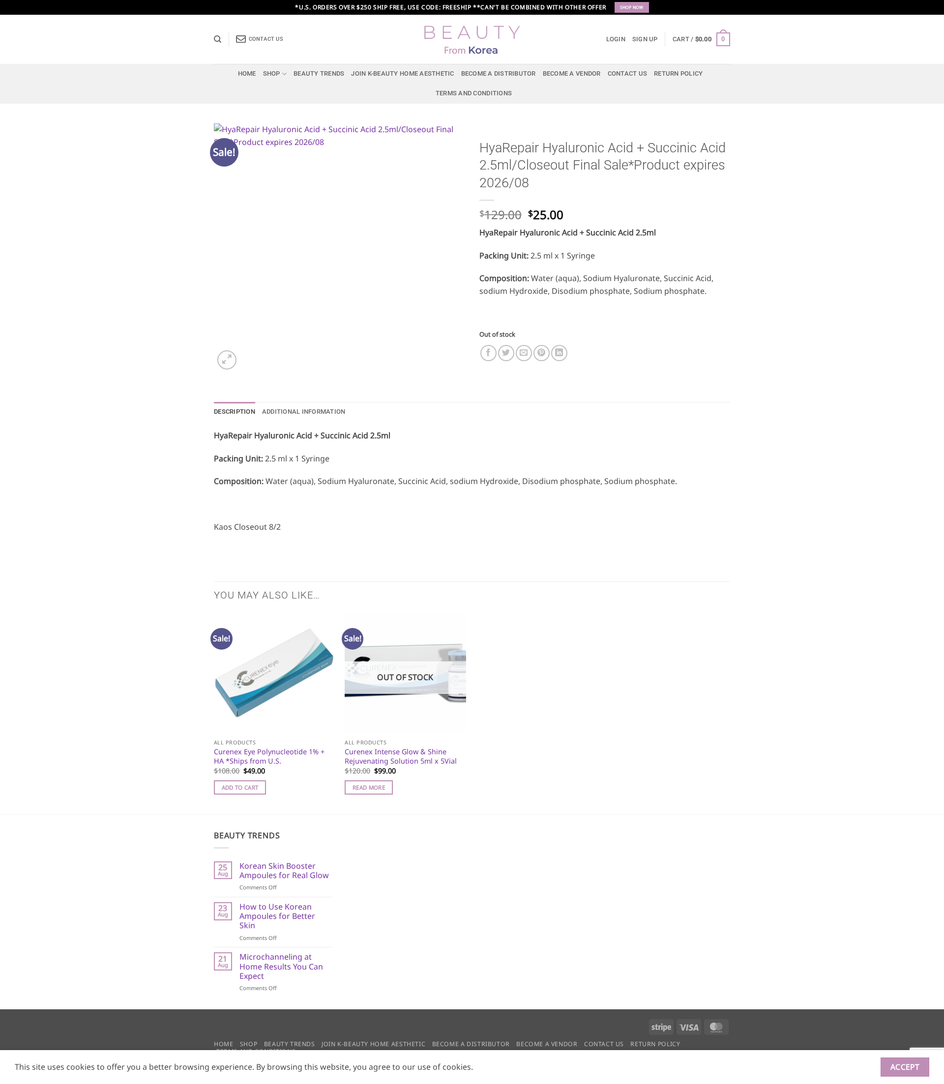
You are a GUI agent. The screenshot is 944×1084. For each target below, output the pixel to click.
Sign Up (645, 39)
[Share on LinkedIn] (559, 353)
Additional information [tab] (304, 411)
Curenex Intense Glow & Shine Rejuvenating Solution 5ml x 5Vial (401, 756)
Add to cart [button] (240, 787)
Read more (369, 787)
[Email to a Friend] (524, 353)
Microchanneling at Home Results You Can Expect (281, 966)
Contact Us (628, 73)
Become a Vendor (572, 73)
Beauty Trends (319, 73)
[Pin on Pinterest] (541, 353)
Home (247, 73)
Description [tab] (234, 411)
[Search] (217, 39)
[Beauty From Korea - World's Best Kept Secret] (472, 39)
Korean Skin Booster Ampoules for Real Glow (284, 870)
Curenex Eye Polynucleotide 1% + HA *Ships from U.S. (269, 756)
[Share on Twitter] (506, 353)
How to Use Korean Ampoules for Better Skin (277, 916)
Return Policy (678, 73)
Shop (271, 73)
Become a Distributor (498, 73)
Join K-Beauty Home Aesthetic (402, 73)
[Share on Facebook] (488, 353)
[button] (615, 39)
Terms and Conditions (474, 93)
